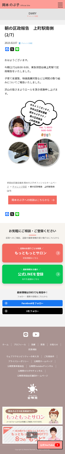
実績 (33, 344)
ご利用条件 (49, 356)
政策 (43, 344)
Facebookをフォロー (24, 303)
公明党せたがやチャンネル (30, 370)
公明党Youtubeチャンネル (41, 366)
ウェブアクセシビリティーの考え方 (22, 356)
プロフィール (20, 344)
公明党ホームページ (43, 361)
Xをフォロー (22, 311)
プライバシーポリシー (18, 361)
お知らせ (54, 344)
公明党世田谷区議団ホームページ (32, 375)
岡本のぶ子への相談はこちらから (31, 200)
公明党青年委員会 (15, 366)
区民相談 (32, 349)
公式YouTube (47, 444)
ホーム (5, 344)
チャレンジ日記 (26, 43)
